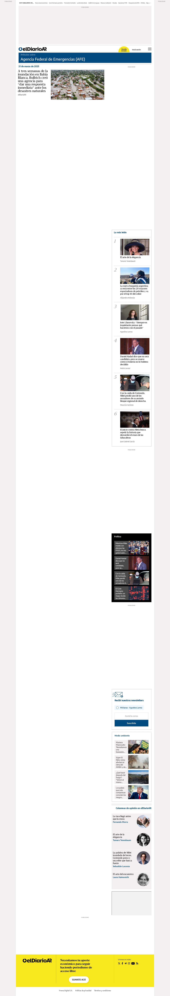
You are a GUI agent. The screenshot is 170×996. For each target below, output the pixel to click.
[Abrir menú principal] (149, 49)
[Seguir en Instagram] (129, 963)
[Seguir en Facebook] (122, 963)
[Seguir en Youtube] (133, 963)
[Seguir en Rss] (137, 963)
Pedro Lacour (125, 368)
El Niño (143, 3)
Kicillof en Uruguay (93, 3)
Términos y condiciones (102, 991)
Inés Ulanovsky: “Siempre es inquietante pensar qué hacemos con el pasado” (133, 325)
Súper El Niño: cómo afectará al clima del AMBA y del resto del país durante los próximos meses (121, 762)
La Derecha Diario (82, 3)
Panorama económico (41, 3)
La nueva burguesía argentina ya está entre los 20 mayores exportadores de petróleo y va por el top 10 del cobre (134, 289)
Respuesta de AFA (134, 3)
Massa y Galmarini (106, 3)
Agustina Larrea (126, 332)
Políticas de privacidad (83, 991)
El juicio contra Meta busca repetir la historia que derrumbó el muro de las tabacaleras (133, 433)
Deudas (114, 3)
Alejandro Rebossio (127, 298)
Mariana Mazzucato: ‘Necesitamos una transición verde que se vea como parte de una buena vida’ (121, 747)
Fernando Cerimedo (70, 3)
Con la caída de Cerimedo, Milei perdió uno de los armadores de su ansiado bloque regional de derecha (133, 397)
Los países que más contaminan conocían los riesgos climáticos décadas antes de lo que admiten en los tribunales (121, 793)
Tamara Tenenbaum (127, 261)
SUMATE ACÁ (79, 979)
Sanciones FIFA (122, 3)
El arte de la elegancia (130, 257)
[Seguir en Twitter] (119, 963)
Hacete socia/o (124, 50)
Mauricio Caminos (126, 405)
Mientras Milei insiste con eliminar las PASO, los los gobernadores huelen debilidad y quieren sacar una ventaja (121, 548)
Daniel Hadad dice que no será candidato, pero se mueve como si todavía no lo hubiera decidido (134, 360)
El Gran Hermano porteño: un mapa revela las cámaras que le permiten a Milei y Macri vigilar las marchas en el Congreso (121, 593)
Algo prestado (150, 3)
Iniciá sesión (136, 50)
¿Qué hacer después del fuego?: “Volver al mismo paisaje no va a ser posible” (121, 777)
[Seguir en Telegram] (125, 963)
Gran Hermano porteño (56, 3)
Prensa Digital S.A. (66, 991)
